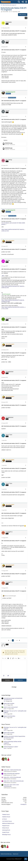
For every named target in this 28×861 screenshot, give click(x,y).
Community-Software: (14, 858)
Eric (4, 275)
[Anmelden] (22, 2)
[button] (4, 675)
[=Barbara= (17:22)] (8, 759)
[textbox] (14, 667)
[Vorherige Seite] (8, 640)
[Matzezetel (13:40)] (3, 759)
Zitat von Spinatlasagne (10, 595)
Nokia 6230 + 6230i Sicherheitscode (12, 770)
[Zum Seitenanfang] (25, 859)
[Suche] (19, 1)
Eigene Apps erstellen (9, 703)
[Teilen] (26, 18)
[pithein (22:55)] (6, 759)
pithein (5, 708)
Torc (5, 701)
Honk (5, 730)
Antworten (20, 680)
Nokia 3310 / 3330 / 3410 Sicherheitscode (14, 781)
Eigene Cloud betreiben (9, 716)
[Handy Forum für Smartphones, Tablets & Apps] (5, 1)
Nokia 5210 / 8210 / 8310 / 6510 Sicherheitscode (11, 785)
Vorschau (7, 680)
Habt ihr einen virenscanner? (11, 707)
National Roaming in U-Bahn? (11, 746)
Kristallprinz (23, 804)
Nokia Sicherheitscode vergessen (12, 773)
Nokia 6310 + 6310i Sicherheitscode (12, 777)
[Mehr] (25, 28)
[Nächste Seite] (19, 640)
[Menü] (26, 1)
